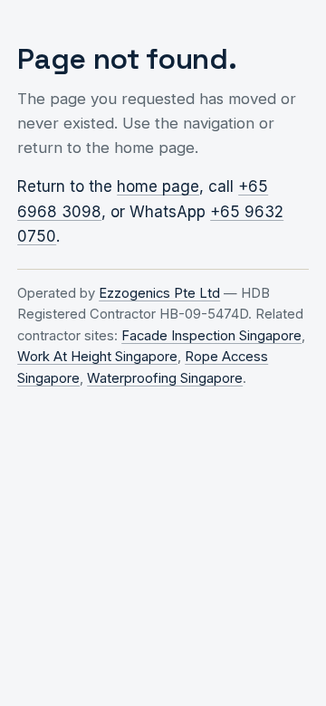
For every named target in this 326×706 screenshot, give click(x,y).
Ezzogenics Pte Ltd (159, 293)
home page (158, 186)
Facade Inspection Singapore (211, 336)
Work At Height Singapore (97, 356)
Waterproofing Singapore (165, 378)
